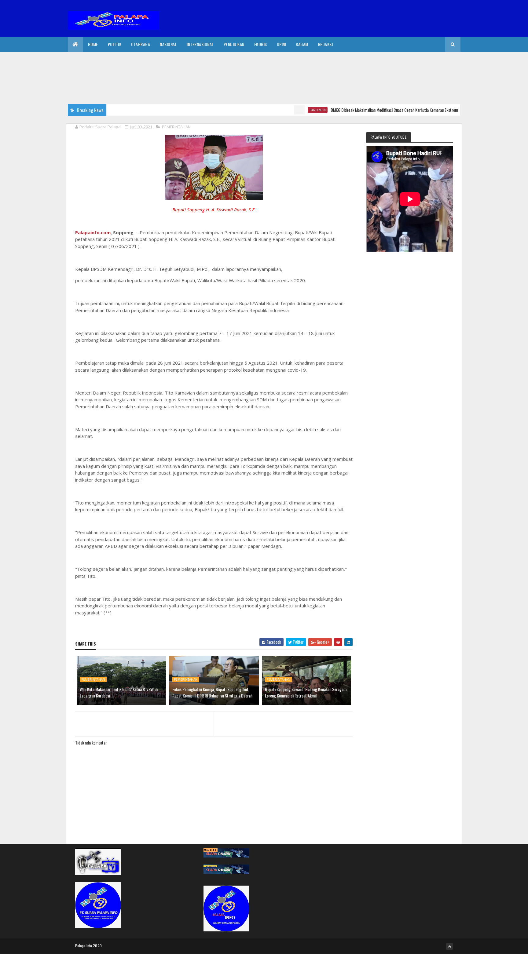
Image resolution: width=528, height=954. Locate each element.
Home (93, 44)
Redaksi (325, 44)
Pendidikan (234, 44)
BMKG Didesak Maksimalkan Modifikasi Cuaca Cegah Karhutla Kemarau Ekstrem (376, 110)
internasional (200, 44)
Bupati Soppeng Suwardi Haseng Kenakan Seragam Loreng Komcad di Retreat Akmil (305, 692)
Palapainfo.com (93, 232)
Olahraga (140, 44)
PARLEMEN (299, 110)
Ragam (302, 44)
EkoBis (260, 44)
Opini (281, 44)
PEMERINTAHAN (176, 126)
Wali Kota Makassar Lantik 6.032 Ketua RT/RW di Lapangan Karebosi (119, 692)
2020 (97, 945)
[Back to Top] (449, 946)
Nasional (168, 44)
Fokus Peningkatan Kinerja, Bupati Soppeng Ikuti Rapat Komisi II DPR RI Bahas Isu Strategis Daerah (212, 692)
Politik (115, 44)
